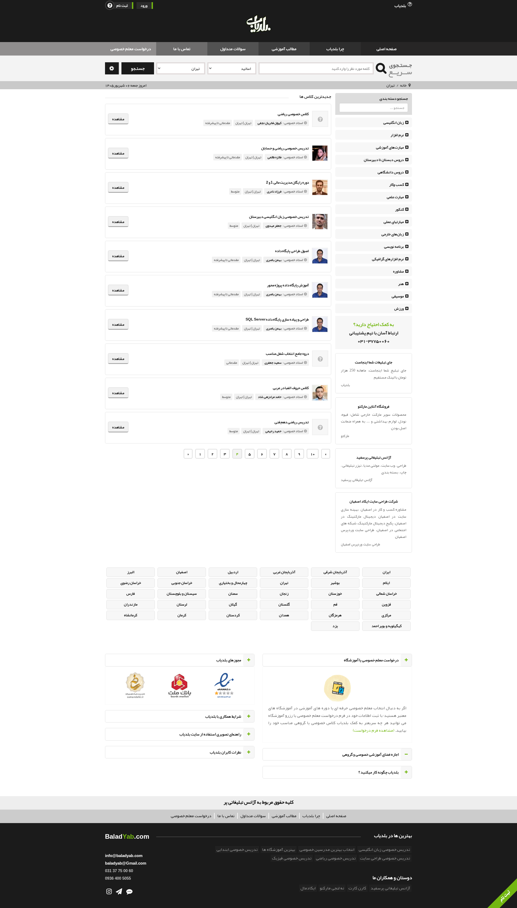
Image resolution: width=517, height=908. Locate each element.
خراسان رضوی (130, 582)
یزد (335, 626)
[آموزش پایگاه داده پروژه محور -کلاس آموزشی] (320, 290)
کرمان (181, 615)
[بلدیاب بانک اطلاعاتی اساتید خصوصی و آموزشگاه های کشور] (258, 24)
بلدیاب (400, 5)
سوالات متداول (233, 49)
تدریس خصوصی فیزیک (292, 858)
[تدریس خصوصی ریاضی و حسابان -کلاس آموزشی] (320, 153)
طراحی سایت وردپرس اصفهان (360, 544)
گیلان (233, 604)
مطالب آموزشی (284, 49)
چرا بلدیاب (335, 49)
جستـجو (138, 68)
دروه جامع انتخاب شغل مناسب (287, 353)
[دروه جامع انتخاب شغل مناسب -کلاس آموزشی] (320, 360)
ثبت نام (122, 5)
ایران (386, 572)
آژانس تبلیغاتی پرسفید (356, 480)
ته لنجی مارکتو (332, 888)
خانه (403, 85)
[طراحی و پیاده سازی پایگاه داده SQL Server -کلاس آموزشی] (320, 324)
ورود (144, 5)
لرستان (182, 604)
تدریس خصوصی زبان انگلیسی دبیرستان (279, 216)
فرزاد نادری (274, 191)
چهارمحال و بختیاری (233, 582)
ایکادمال (308, 888)
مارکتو (345, 436)
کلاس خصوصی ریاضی (293, 114)
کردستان (233, 615)
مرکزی (386, 615)
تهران (390, 85)
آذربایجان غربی (284, 572)
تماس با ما (181, 49)
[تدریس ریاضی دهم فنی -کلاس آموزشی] (320, 428)
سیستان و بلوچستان (182, 593)
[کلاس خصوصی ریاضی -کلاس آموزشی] (320, 120)
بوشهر (335, 582)
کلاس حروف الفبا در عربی (291, 387)
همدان (284, 615)
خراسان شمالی (386, 593)
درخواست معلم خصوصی (130, 49)
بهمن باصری (273, 260)
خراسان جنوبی (181, 582)
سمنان (233, 593)
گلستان (284, 604)
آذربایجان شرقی (335, 572)
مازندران (131, 604)
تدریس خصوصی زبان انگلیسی (384, 849)
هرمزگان (335, 615)
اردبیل (233, 572)
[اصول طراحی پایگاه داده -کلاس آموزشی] (320, 256)
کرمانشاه (130, 615)
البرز (130, 572)
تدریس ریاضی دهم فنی (291, 422)
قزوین (386, 604)
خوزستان (335, 593)
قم (335, 604)
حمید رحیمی (273, 431)
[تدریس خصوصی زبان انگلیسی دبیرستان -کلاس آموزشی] (320, 222)
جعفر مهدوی (273, 225)
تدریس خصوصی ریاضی (336, 858)
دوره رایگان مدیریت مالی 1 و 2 (287, 182)
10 (312, 454)
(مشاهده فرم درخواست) (373, 730)
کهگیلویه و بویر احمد (386, 626)
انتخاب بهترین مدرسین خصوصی (326, 849)
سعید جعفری (272, 362)
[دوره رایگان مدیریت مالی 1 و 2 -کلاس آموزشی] (320, 187)
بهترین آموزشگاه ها (278, 849)
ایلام (386, 582)
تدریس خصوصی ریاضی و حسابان (285, 148)
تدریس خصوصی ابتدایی (237, 849)
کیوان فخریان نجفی (269, 123)
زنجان (284, 593)
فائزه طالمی (274, 157)
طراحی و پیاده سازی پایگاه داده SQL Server (277, 319)
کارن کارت (357, 888)
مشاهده (118, 119)
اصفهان (181, 572)
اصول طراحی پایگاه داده (292, 250)
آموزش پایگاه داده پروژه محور (288, 285)
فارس (130, 593)
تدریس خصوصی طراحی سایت (385, 858)
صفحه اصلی (386, 49)
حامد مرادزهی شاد (269, 397)
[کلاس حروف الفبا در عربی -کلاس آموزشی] (320, 393)
